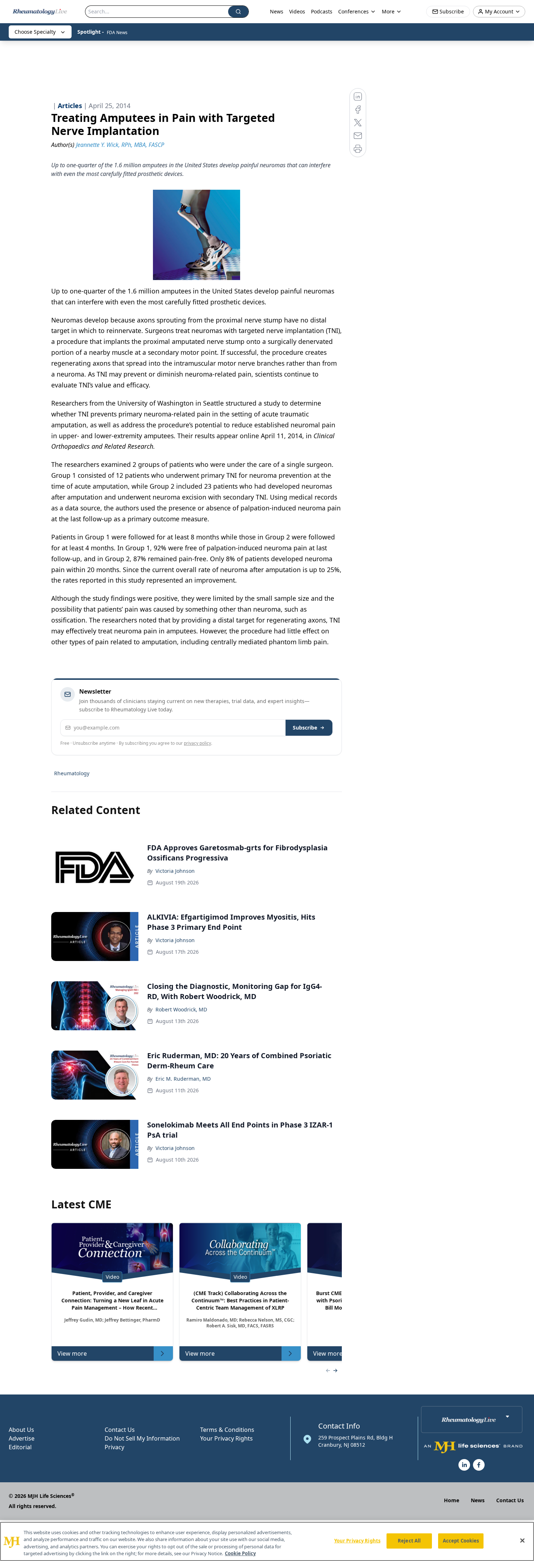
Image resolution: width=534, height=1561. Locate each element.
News (276, 11)
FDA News (117, 32)
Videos (297, 11)
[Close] (522, 1540)
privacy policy (197, 743)
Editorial (20, 1447)
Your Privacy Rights (226, 1438)
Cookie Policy (240, 1553)
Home (451, 1500)
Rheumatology (71, 773)
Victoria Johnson (175, 870)
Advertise (22, 1438)
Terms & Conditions (227, 1430)
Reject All (409, 1540)
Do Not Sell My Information (142, 1438)
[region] (267, 1541)
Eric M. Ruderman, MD (183, 1078)
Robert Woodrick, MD (181, 1009)
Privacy (114, 1447)
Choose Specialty (35, 31)
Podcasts (321, 11)
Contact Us (120, 1430)
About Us (21, 1430)
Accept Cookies (461, 1540)
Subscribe (305, 727)
